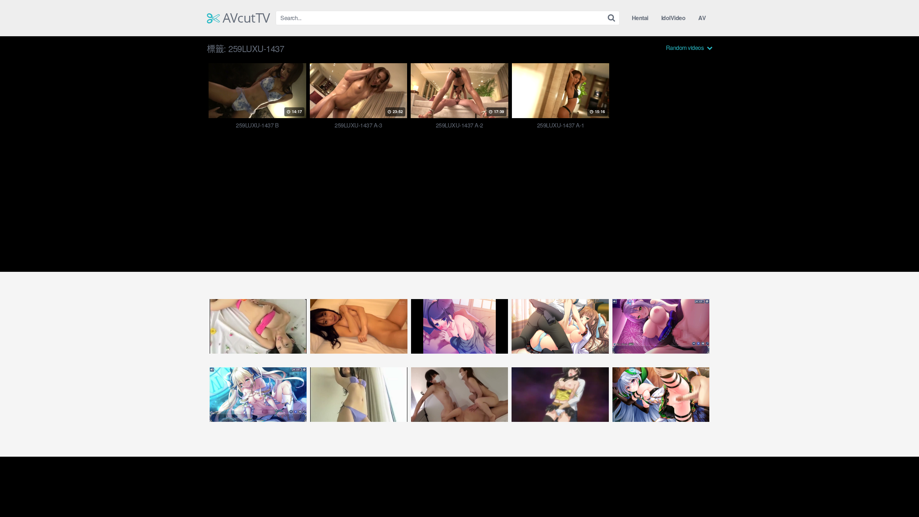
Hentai (640, 18)
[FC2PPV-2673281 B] (459, 394)
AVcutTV (245, 17)
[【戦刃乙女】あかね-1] (560, 326)
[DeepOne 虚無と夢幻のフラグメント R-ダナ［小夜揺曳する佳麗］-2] (660, 326)
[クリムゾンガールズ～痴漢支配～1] (560, 394)
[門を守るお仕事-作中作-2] (459, 326)
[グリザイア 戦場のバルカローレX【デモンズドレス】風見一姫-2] (660, 394)
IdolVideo (673, 18)
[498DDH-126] (358, 326)
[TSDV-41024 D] (358, 394)
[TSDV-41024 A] (258, 326)
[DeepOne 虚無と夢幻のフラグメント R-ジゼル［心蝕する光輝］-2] (258, 394)
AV (702, 18)
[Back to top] (899, 494)
